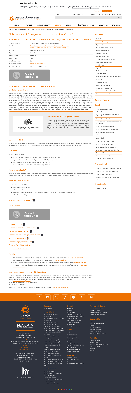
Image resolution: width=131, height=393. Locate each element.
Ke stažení (92, 348)
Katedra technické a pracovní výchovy (108, 150)
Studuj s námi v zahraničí (104, 62)
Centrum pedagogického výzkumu (107, 171)
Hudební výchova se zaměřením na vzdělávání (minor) (48, 47)
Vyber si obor (70, 310)
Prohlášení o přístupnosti (97, 323)
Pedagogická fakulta (45, 29)
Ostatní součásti (101, 184)
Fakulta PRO (104, 25)
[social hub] (91, 297)
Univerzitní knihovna (49, 371)
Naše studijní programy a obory (65, 29)
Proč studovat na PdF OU (104, 50)
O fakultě (29, 25)
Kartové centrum (48, 381)
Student (70, 25)
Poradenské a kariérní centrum (106, 59)
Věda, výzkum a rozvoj (87, 25)
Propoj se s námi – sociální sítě (106, 91)
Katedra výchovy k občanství (105, 153)
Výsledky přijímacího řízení (104, 47)
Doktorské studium (102, 53)
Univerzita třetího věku (103, 85)
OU (10, 29)
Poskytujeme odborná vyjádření (99, 344)
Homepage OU (48, 308)
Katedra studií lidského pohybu (106, 147)
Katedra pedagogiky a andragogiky (107, 129)
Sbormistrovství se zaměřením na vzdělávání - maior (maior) (49, 46)
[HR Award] (25, 372)
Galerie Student (101, 188)
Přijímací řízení (100, 45)
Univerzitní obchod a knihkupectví (53, 373)
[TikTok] (65, 297)
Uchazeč (59, 25)
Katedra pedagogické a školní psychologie (105, 133)
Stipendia (99, 68)
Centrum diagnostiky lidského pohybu (108, 168)
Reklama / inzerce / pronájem (98, 333)
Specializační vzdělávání (104, 88)
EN (58, 14)
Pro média (116, 25)
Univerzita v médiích (95, 346)
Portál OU (69, 332)
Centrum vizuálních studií (104, 174)
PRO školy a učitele (95, 327)
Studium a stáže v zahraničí (74, 340)
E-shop (92, 325)
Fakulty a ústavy (35, 29)
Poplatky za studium (102, 71)
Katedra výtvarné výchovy (104, 156)
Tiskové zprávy (94, 342)
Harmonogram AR (72, 338)
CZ (55, 14)
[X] (56, 297)
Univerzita (17, 25)
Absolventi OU (100, 79)
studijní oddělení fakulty (60, 287)
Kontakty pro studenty (73, 351)
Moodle (93, 14)
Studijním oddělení (61, 260)
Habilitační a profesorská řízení (98, 312)
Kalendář (92, 350)
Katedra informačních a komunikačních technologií (109, 122)
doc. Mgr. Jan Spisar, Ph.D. (38, 63)
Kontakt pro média (95, 340)
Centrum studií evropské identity (53, 361)
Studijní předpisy (71, 347)
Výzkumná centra (101, 164)
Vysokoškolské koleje (50, 377)
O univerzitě (15, 29)
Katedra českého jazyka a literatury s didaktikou (107, 115)
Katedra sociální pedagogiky (105, 141)
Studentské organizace (73, 349)
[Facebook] (39, 297)
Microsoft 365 (86, 14)
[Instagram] (48, 297)
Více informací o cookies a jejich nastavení (85, 8)
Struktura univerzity (24, 29)
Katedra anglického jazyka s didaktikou (104, 110)
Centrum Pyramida (79, 262)
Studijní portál (106, 14)
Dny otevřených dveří (102, 56)
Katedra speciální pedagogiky (105, 144)
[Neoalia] (25, 325)
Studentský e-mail (72, 334)
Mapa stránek (77, 14)
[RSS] (82, 297)
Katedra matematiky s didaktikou (106, 126)
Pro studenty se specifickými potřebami (108, 76)
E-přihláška (99, 39)
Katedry (98, 105)
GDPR (91, 322)
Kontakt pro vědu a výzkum (97, 314)
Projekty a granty (95, 310)
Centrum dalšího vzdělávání (105, 158)
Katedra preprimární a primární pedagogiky (106, 137)
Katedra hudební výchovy (21, 249)
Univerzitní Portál (116, 14)
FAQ (68, 361)
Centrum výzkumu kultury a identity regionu (107, 178)
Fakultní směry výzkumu (97, 308)
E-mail (99, 14)
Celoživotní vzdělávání (103, 82)
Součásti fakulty (45, 25)
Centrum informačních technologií (53, 379)
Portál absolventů (72, 357)
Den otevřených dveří (73, 322)
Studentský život (101, 73)
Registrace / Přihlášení (73, 359)
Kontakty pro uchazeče (103, 94)
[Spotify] (73, 297)
